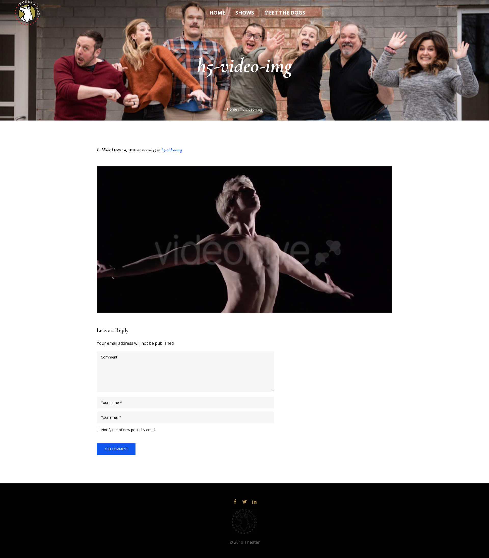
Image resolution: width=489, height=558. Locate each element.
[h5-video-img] (244, 239)
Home (232, 109)
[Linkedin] (254, 502)
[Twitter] (244, 502)
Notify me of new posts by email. (128, 429)
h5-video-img (171, 150)
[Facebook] (235, 502)
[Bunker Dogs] (244, 521)
